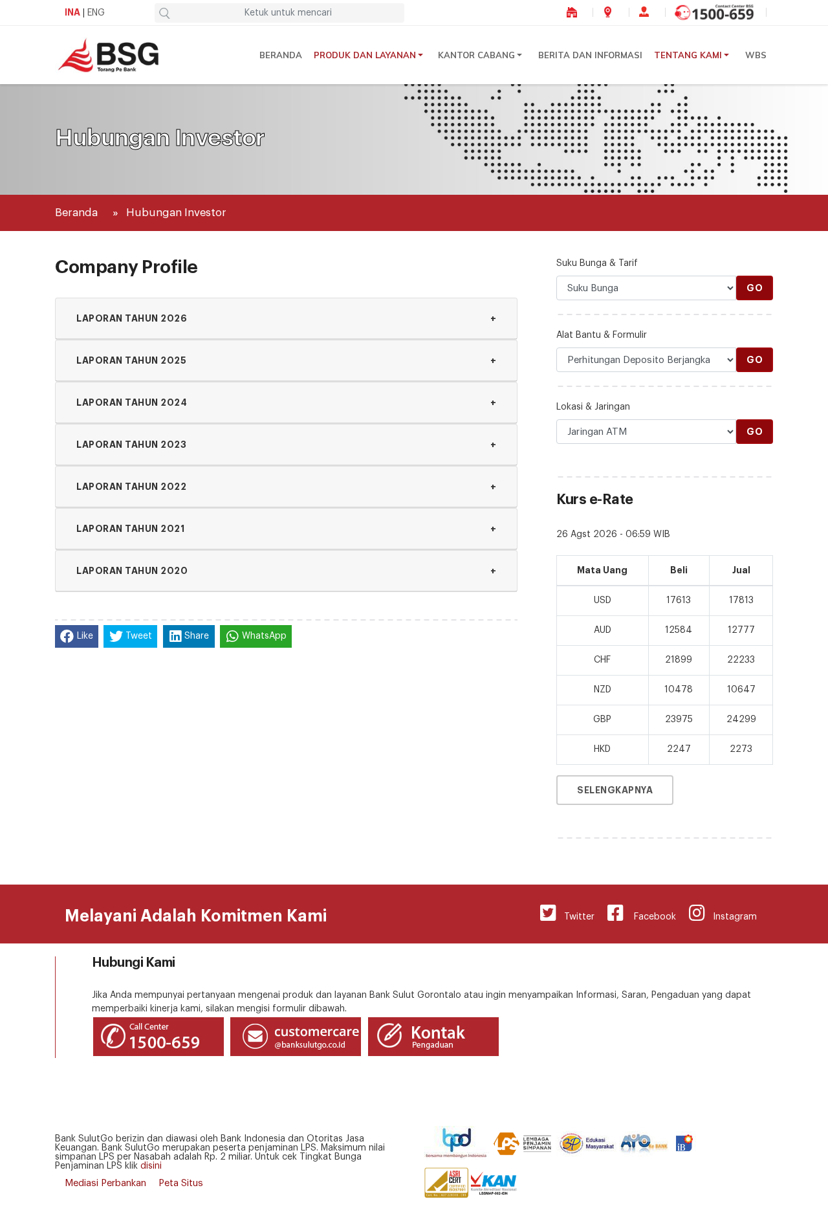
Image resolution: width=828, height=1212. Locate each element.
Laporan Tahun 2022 (286, 486)
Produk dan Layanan (365, 55)
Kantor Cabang (476, 55)
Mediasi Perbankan (105, 1183)
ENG (96, 12)
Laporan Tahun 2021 (286, 528)
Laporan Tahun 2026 (286, 318)
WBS (756, 55)
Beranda (280, 55)
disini (151, 1166)
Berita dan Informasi (590, 55)
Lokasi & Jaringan (593, 407)
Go (754, 287)
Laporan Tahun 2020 (286, 570)
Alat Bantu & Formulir (601, 335)
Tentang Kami (688, 55)
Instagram (731, 916)
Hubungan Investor (176, 212)
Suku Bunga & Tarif (597, 263)
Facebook (650, 916)
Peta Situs (180, 1183)
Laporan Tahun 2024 (286, 402)
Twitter (575, 916)
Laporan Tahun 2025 (286, 360)
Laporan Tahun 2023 (286, 444)
